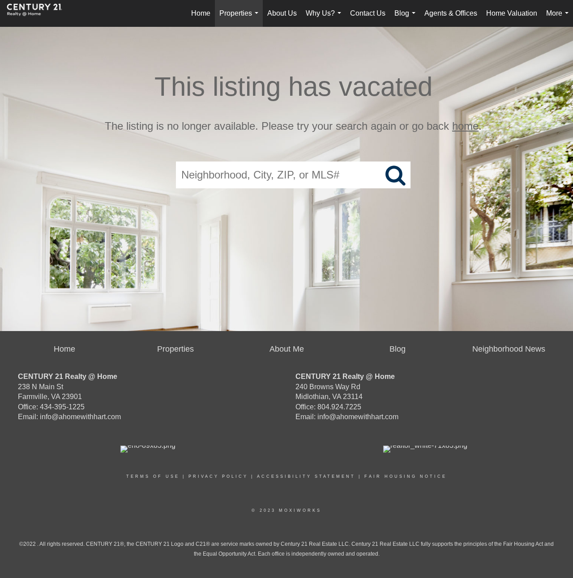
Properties (240, 18)
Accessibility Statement (306, 476)
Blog (406, 18)
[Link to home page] (39, 13)
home (465, 126)
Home (200, 13)
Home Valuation (511, 13)
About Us (282, 13)
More (559, 18)
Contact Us (367, 13)
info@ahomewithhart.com (80, 417)
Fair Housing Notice (405, 476)
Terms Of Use (153, 476)
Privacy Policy (218, 476)
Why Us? (325, 18)
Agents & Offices (450, 13)
